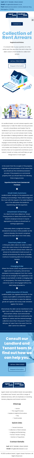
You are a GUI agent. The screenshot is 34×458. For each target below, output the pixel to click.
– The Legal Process (17, 411)
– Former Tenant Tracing (17, 434)
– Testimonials (17, 418)
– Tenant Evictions (17, 427)
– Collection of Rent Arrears (17, 430)
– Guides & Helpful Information (17, 413)
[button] (32, 19)
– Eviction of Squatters (17, 437)
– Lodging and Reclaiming (17, 432)
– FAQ (17, 416)
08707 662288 (8, 2)
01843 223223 (18, 2)
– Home (17, 408)
